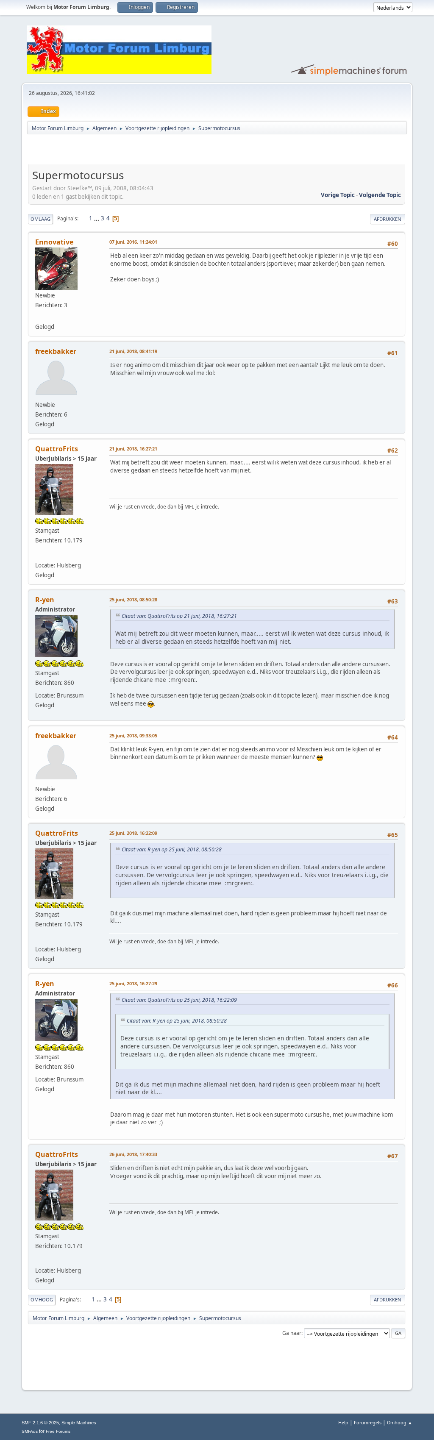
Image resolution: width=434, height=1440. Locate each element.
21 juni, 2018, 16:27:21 (133, 448)
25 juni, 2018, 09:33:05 (133, 735)
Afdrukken (387, 219)
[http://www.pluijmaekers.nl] (39, 554)
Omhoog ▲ (399, 1422)
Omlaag (40, 219)
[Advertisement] (127, 151)
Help (343, 1422)
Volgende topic (380, 195)
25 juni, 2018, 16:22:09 (133, 833)
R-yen (44, 599)
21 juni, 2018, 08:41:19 (133, 351)
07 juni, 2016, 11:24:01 (133, 242)
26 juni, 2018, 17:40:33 (133, 1154)
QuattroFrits (56, 448)
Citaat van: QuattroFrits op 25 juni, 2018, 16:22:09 (179, 1000)
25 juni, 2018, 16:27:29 (133, 983)
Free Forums (58, 1431)
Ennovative (54, 242)
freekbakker (55, 351)
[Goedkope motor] (39, 316)
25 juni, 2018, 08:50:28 (133, 599)
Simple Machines (78, 1422)
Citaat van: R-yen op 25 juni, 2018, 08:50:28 (172, 849)
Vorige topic (338, 195)
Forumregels (367, 1422)
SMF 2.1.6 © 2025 (40, 1422)
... (97, 218)
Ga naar (291, 1333)
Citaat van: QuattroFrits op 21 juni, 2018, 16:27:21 (179, 616)
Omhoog (42, 1299)
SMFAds (30, 1431)
